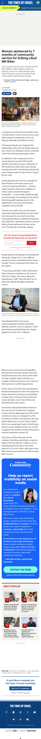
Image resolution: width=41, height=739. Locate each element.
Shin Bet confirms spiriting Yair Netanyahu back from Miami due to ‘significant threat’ (28, 633)
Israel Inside (13, 671)
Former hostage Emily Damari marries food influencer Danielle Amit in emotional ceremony (29, 608)
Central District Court (19, 673)
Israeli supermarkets (33, 671)
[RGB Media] (16, 731)
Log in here (26, 693)
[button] (37, 2)
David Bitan (21, 671)
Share (8, 93)
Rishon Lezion (7, 673)
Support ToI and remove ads (31, 8)
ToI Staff (6, 88)
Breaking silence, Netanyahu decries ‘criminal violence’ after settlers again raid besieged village (11, 633)
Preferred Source (10, 82)
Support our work (20, 569)
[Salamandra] (31, 730)
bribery (29, 673)
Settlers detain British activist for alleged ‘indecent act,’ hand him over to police (11, 607)
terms (29, 247)
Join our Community (9, 8)
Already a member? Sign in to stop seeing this (20, 575)
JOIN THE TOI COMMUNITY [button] (20, 688)
